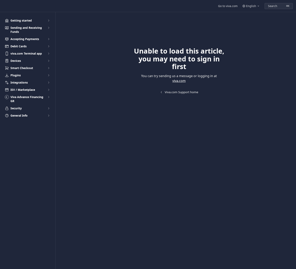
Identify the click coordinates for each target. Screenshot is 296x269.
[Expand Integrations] (48, 82)
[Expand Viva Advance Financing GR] (48, 97)
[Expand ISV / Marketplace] (48, 90)
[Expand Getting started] (48, 20)
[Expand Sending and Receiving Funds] (48, 28)
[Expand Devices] (48, 61)
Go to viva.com (228, 6)
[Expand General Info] (48, 115)
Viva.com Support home (181, 92)
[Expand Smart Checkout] (48, 68)
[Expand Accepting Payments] (48, 39)
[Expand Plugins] (48, 75)
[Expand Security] (48, 108)
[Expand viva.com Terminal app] (48, 53)
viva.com (179, 81)
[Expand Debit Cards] (48, 46)
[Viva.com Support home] (4, 6)
